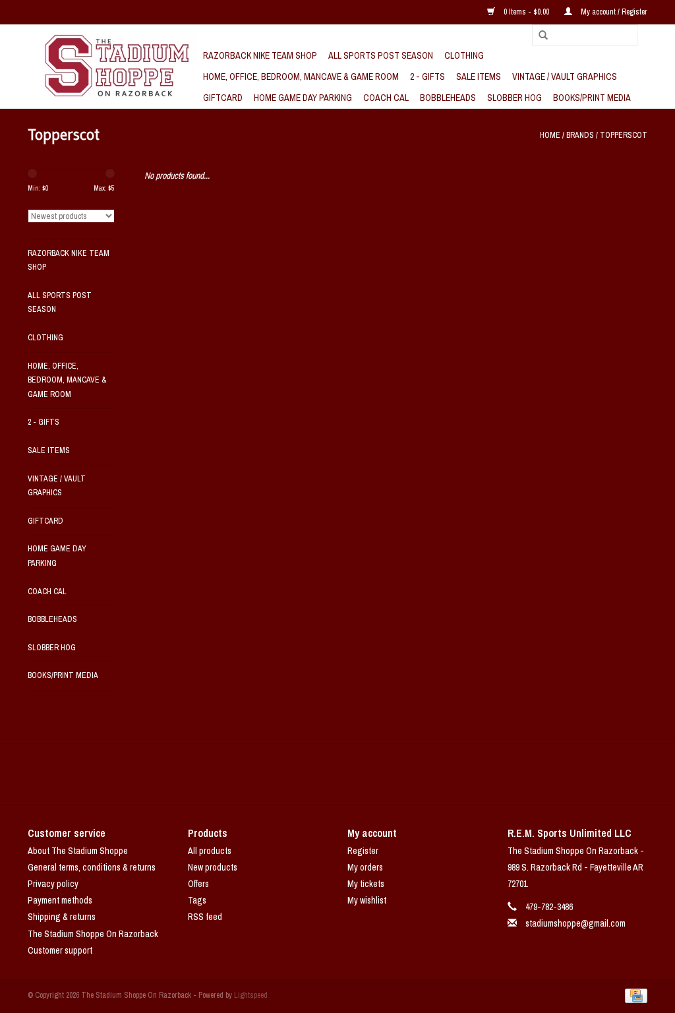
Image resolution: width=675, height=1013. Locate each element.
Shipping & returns (62, 917)
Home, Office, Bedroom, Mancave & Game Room (301, 76)
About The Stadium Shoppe (78, 851)
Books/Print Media (592, 98)
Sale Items (478, 76)
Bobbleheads (448, 98)
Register (362, 851)
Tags (197, 900)
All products (209, 851)
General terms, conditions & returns (92, 867)
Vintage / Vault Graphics (564, 76)
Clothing (464, 55)
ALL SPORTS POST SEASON (380, 55)
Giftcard (223, 98)
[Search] (538, 35)
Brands (580, 135)
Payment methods (60, 900)
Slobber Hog (514, 98)
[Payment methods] (633, 995)
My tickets (365, 884)
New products (212, 867)
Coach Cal (386, 98)
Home (550, 135)
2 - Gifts (427, 76)
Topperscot (623, 135)
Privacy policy (53, 884)
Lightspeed (251, 995)
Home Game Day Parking (303, 98)
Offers (198, 884)
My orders (365, 867)
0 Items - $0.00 (526, 12)
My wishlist (366, 900)
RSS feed (205, 917)
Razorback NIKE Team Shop (260, 55)
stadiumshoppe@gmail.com (575, 923)
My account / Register (613, 12)
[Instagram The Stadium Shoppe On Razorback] (383, 773)
